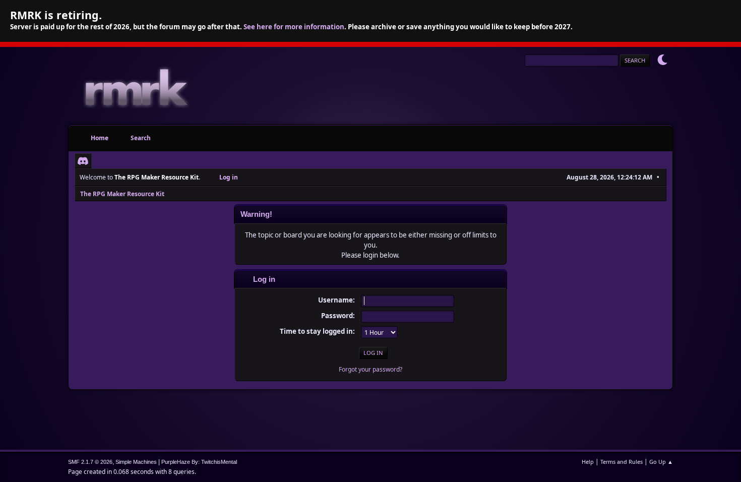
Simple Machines (136, 462)
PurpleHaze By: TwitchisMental (199, 462)
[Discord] (83, 161)
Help (588, 461)
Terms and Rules (621, 461)
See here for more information (293, 26)
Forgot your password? (370, 369)
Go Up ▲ (661, 461)
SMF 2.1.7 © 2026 (90, 462)
